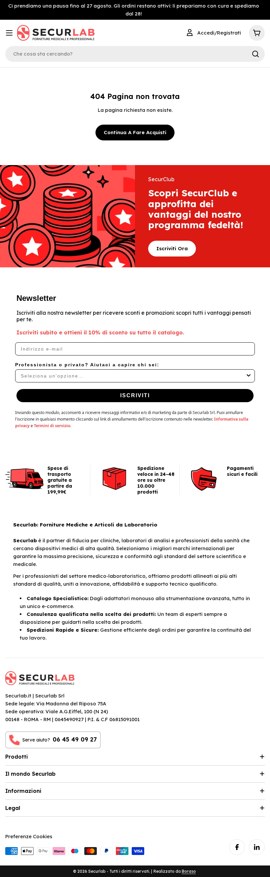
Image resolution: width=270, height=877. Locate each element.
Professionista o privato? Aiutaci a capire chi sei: (87, 364)
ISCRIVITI (135, 395)
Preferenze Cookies (28, 836)
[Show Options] (248, 376)
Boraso (189, 871)
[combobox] (133, 376)
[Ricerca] (255, 54)
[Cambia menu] (9, 33)
